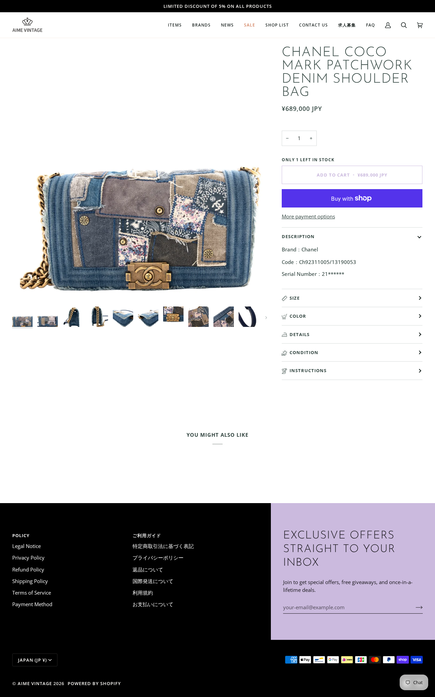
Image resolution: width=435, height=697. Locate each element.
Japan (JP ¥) (32, 660)
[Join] (414, 607)
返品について (148, 569)
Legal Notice (26, 546)
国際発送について (153, 581)
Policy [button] (21, 535)
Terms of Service (31, 592)
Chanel (309, 249)
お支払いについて (153, 604)
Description (298, 236)
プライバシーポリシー (158, 557)
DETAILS (300, 334)
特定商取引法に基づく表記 (163, 546)
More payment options (308, 216)
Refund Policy (28, 569)
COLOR (298, 316)
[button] (175, 25)
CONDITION (304, 352)
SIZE (295, 298)
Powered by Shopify (94, 683)
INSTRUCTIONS (308, 370)
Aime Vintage (35, 683)
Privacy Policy (28, 557)
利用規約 (143, 592)
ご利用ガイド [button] (147, 535)
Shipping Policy (30, 581)
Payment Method (32, 604)
